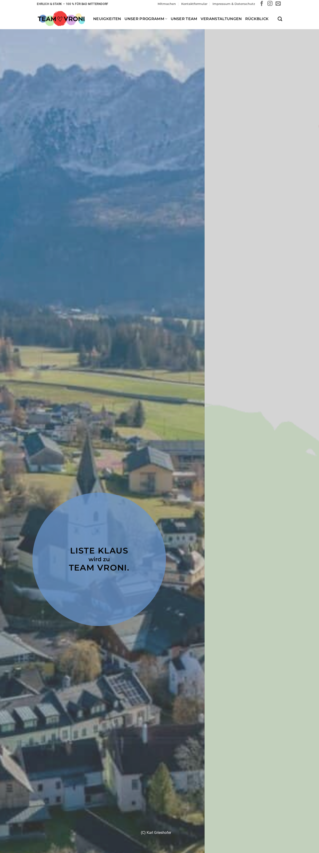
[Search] (280, 19)
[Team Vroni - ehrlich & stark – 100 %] (61, 18)
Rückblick (257, 19)
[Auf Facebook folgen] (261, 4)
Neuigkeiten (107, 19)
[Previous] (12, 455)
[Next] (306, 455)
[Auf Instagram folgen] (270, 4)
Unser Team (184, 19)
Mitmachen (167, 4)
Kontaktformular (194, 4)
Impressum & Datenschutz (234, 4)
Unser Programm (144, 19)
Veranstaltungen (221, 19)
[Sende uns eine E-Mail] (278, 4)
